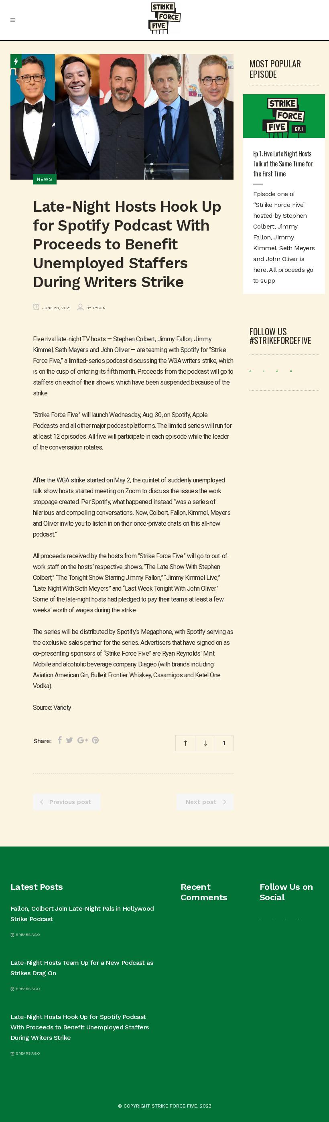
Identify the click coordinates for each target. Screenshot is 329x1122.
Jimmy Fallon (174, 339)
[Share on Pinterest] (95, 740)
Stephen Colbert (134, 339)
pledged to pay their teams (152, 599)
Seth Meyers (71, 350)
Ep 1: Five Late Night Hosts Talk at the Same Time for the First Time (283, 163)
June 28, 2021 (56, 308)
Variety (62, 707)
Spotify (190, 350)
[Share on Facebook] (59, 740)
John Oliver (114, 350)
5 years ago (27, 934)
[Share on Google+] (82, 740)
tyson (99, 308)
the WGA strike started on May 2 (88, 480)
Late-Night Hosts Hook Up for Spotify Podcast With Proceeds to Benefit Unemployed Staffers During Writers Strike (79, 1027)
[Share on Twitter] (69, 740)
